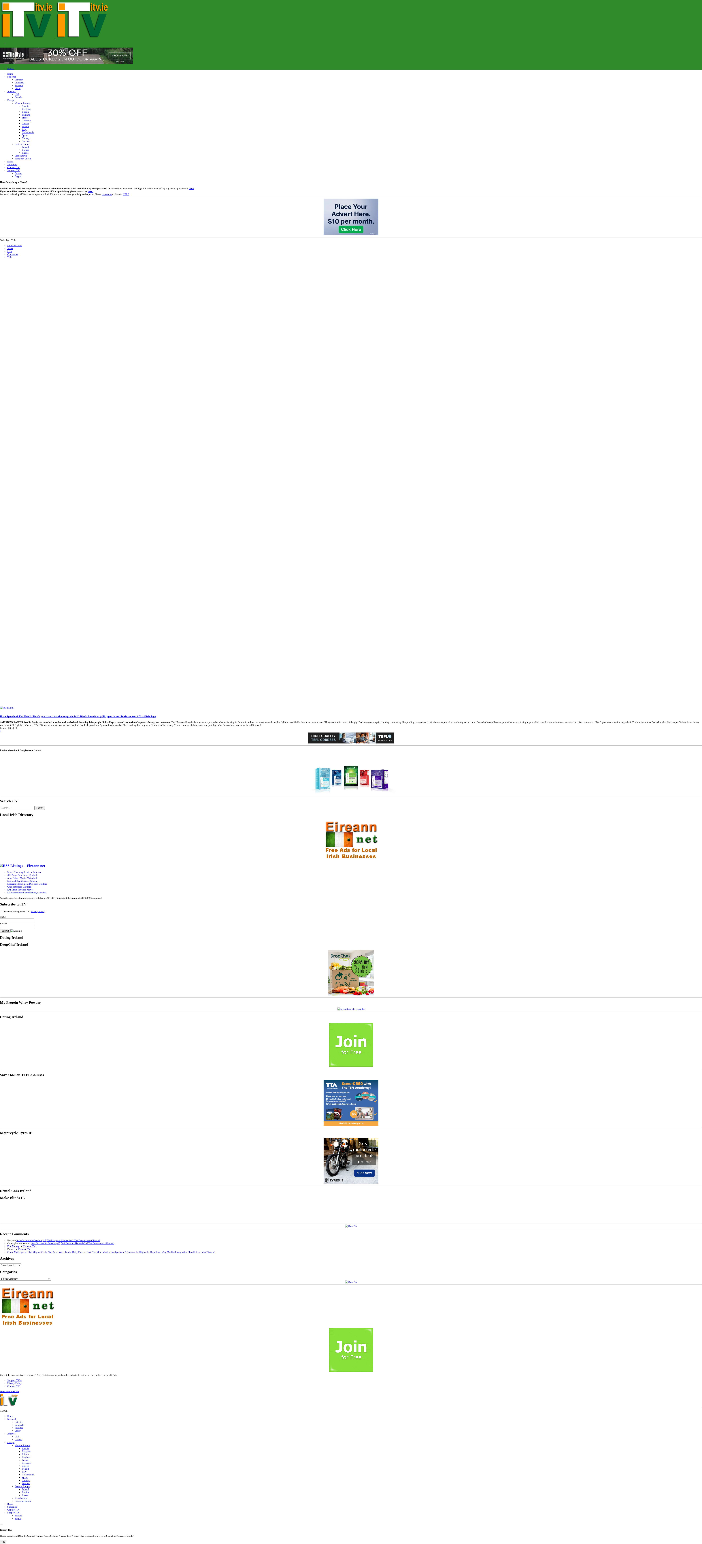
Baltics (25, 149)
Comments (12, 254)
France (25, 117)
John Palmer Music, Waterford (22, 878)
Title (9, 257)
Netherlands (28, 132)
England (26, 114)
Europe (10, 100)
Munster (19, 85)
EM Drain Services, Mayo (20, 889)
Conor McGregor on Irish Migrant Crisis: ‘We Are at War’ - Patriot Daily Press (45, 1252)
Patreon (18, 173)
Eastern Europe (22, 144)
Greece (25, 123)
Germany (26, 120)
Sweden (26, 141)
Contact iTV (13, 167)
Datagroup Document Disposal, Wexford (27, 883)
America (11, 91)
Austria (25, 106)
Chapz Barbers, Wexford (19, 886)
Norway (26, 138)
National (11, 76)
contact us (107, 194)
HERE (126, 194)
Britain (25, 111)
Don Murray (13, 1246)
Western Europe (22, 103)
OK (3, 1542)
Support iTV (13, 170)
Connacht (19, 82)
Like (9, 251)
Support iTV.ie (14, 1380)
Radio (10, 161)
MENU (10, 68)
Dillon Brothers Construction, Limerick (26, 892)
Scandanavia (21, 155)
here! (191, 188)
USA (17, 94)
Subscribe (12, 164)
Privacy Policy (38, 911)
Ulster (17, 88)
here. (90, 191)
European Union (23, 158)
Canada (18, 97)
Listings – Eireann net (27, 866)
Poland (25, 147)
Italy (24, 129)
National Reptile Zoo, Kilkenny (23, 881)
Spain (25, 135)
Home (10, 73)
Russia (25, 152)
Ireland (25, 126)
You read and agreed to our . (25, 911)
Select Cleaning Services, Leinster (24, 872)
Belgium (26, 109)
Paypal (18, 176)
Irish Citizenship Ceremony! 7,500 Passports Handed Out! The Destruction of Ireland (58, 1240)
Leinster (19, 79)
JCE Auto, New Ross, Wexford (22, 875)
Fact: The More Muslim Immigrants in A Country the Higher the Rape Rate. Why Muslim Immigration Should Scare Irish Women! (151, 1252)
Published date (14, 245)
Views (10, 248)
